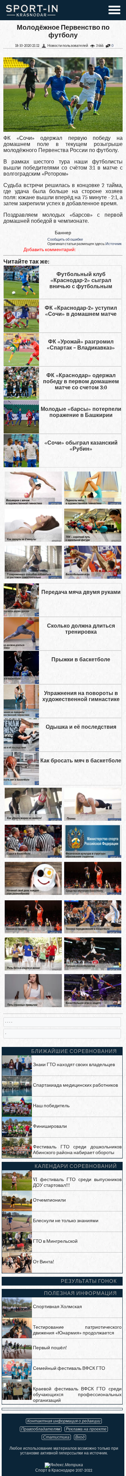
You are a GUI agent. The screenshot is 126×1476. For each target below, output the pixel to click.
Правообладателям (40, 1429)
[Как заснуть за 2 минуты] (33, 540)
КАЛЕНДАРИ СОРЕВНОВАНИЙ (76, 1166)
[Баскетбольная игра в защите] (92, 1005)
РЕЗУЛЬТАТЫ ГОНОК (89, 1281)
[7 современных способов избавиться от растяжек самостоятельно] (33, 577)
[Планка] (92, 819)
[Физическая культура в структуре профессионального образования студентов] (92, 856)
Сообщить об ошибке (65, 239)
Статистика (56, 1437)
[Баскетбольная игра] (92, 577)
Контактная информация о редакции (63, 1421)
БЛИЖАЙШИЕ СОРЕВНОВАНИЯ (74, 1051)
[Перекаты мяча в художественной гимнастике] (92, 503)
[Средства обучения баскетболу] (92, 893)
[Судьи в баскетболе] (33, 856)
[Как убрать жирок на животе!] (33, 819)
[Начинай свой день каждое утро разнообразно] (33, 893)
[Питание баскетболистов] (92, 969)
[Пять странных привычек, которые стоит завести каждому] (33, 1005)
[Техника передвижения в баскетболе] (92, 932)
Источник (114, 244)
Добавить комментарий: (50, 249)
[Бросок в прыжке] (33, 932)
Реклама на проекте (86, 1429)
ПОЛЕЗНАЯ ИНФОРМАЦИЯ (80, 1293)
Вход (80, 1437)
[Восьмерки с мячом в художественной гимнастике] (33, 503)
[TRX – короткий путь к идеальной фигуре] (92, 540)
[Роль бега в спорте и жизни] (33, 969)
